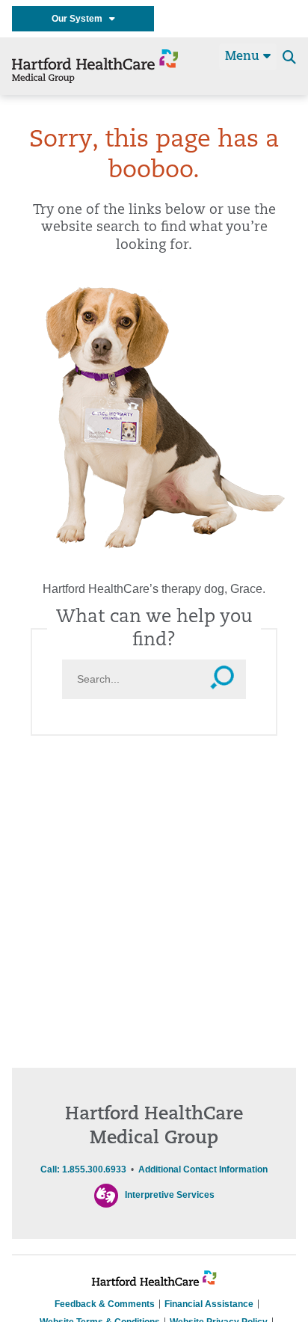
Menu (244, 57)
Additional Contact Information (203, 1169)
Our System (80, 18)
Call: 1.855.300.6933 (83, 1169)
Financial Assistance (208, 1304)
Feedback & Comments (105, 1304)
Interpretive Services (170, 1195)
